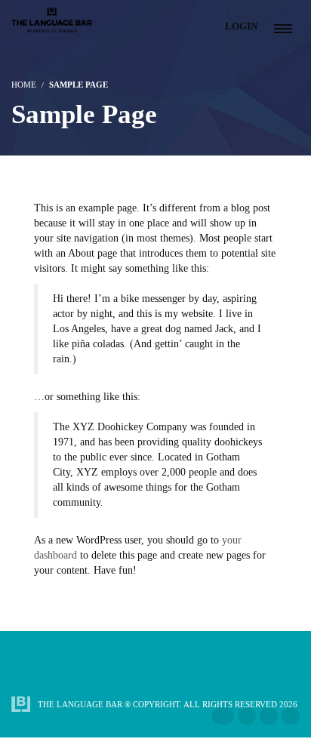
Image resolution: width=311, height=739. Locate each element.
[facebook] (222, 716)
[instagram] (247, 716)
